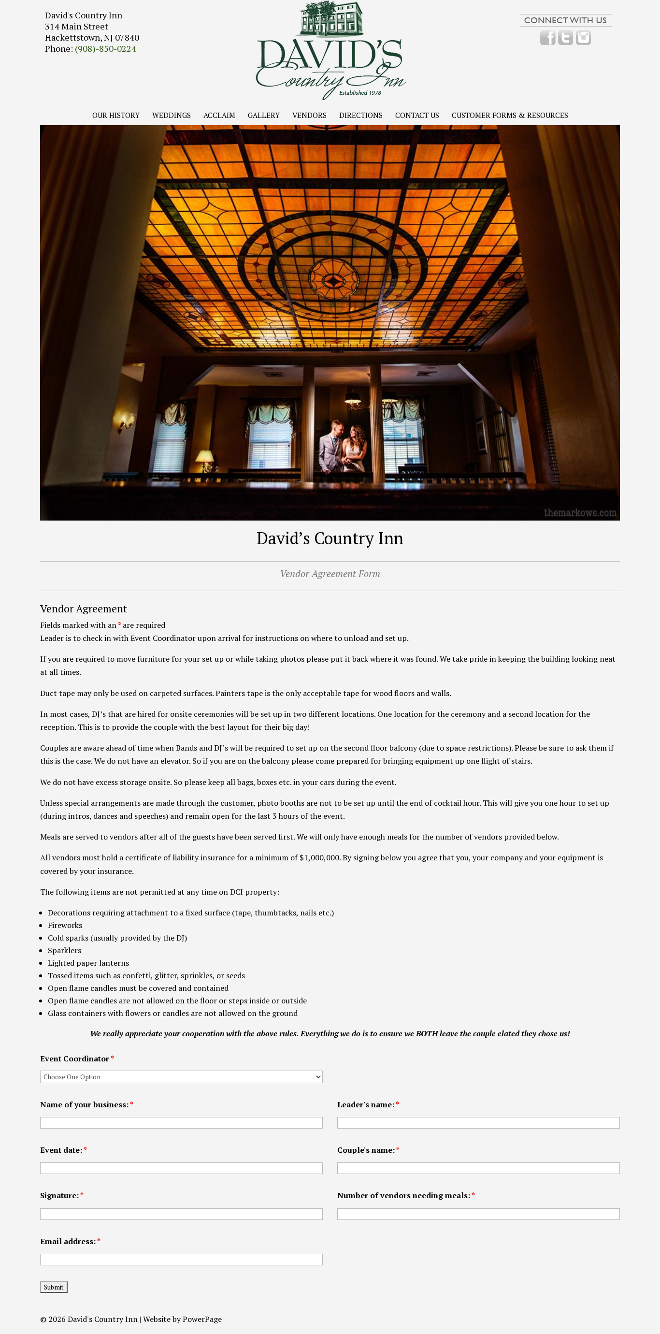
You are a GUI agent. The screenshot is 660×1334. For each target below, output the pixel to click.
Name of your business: (86, 1104)
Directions (361, 116)
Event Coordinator (77, 1058)
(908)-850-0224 (105, 48)
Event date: (63, 1150)
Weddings (171, 116)
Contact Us (417, 116)
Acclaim (219, 116)
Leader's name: (368, 1104)
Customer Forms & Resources (510, 116)
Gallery (264, 116)
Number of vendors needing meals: (406, 1195)
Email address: (70, 1241)
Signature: (62, 1195)
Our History (116, 116)
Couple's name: (368, 1150)
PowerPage (202, 1319)
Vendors (309, 116)
